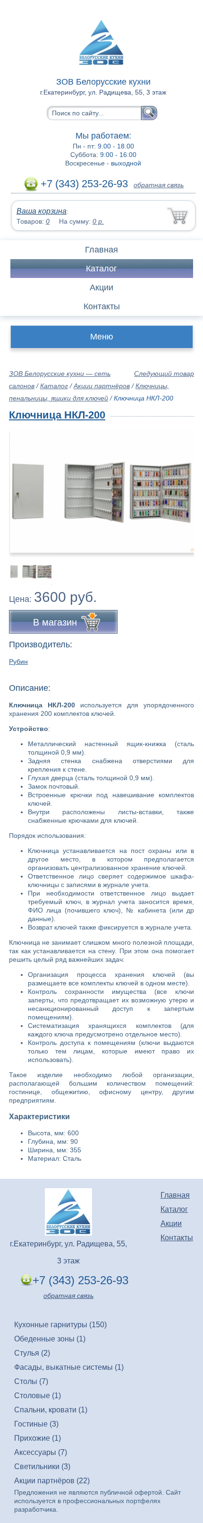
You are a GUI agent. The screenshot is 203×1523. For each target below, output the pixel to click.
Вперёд (178, 485)
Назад (24, 485)
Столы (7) (31, 1381)
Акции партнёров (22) (52, 1481)
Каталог (101, 268)
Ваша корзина (42, 211)
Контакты (102, 306)
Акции (101, 287)
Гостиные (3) (36, 1424)
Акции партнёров (102, 386)
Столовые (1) (37, 1396)
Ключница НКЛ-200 (57, 415)
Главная (101, 249)
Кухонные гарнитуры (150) (60, 1325)
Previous (26, 566)
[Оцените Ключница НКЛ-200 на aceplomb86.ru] (102, 491)
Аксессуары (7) (40, 1452)
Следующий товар (164, 373)
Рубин (18, 661)
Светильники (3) (42, 1466)
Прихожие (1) (37, 1438)
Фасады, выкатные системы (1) (69, 1367)
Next (183, 566)
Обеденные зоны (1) (49, 1339)
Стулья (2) (32, 1353)
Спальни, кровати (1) (50, 1410)
